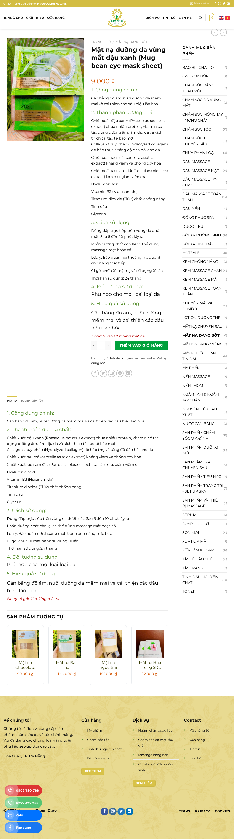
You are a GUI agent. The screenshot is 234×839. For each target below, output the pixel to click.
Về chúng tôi (200, 730)
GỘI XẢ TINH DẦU (198, 244)
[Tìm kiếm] (200, 18)
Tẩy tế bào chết (198, 559)
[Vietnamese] (228, 17)
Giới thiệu (35, 17)
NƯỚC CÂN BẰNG (198, 424)
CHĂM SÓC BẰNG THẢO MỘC (198, 88)
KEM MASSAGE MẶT (200, 279)
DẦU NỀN (191, 208)
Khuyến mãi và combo (197, 306)
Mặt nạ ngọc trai (108, 665)
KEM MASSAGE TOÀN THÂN (201, 291)
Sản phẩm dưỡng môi (200, 450)
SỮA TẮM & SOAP (198, 550)
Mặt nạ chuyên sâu (202, 326)
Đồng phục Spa (198, 217)
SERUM (189, 515)
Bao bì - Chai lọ (198, 67)
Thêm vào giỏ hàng (141, 345)
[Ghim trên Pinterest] (120, 373)
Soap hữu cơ (195, 524)
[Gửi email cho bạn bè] (111, 373)
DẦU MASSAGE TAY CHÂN (199, 182)
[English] (222, 17)
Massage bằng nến (153, 755)
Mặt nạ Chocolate (25, 665)
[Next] (168, 657)
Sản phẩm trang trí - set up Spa (202, 488)
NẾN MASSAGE (196, 376)
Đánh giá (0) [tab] (32, 400)
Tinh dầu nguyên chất (200, 580)
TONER (189, 591)
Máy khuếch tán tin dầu (199, 356)
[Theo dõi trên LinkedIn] (129, 811)
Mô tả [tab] (12, 400)
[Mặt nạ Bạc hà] (67, 644)
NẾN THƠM (192, 385)
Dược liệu (192, 226)
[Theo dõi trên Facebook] (215, 3)
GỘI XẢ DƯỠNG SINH (201, 235)
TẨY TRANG (192, 568)
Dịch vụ (153, 17)
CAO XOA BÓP (195, 76)
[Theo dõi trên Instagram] (219, 3)
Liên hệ (185, 17)
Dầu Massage (98, 758)
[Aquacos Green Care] (117, 18)
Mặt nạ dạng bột (201, 335)
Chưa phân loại (198, 153)
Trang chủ (13, 17)
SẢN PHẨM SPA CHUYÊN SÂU (196, 465)
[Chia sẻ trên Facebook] (95, 373)
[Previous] (7, 657)
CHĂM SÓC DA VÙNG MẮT (201, 103)
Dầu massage (196, 161)
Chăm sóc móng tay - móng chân (202, 117)
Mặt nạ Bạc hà (67, 665)
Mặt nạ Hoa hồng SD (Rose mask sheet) (150, 665)
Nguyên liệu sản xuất (199, 412)
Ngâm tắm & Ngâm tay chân (200, 397)
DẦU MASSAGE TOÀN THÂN (201, 197)
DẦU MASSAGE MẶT (200, 170)
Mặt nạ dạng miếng (202, 344)
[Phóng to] (12, 135)
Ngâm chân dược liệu (155, 730)
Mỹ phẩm (191, 368)
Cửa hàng (56, 17)
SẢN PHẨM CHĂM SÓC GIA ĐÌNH (198, 435)
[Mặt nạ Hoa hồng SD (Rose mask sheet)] (150, 644)
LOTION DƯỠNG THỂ (201, 317)
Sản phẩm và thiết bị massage (201, 503)
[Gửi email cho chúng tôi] (228, 3)
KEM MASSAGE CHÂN (202, 271)
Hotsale (191, 253)
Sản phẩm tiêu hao (201, 476)
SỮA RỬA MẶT (195, 541)
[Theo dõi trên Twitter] (224, 3)
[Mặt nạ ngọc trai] (108, 644)
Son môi (190, 532)
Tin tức (169, 17)
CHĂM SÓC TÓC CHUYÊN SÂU (196, 141)
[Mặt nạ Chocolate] (25, 644)
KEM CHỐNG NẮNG (200, 262)
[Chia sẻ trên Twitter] (103, 373)
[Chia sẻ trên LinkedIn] (128, 373)
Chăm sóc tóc (196, 129)
